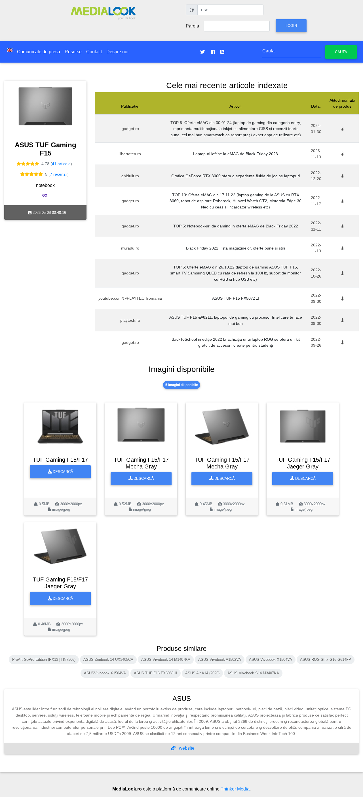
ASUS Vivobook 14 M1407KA (165, 659)
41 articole (61, 163)
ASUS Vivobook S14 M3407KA (253, 673)
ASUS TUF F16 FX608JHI (155, 673)
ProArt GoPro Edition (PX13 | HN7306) (43, 659)
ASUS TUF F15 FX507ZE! (235, 298)
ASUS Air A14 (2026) (202, 673)
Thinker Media (235, 789)
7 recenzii (58, 174)
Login (291, 26)
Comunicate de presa (38, 51)
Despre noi (117, 51)
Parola (192, 26)
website (186, 748)
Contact (94, 51)
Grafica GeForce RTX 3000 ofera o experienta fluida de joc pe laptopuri (235, 176)
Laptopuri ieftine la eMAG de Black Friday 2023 (235, 154)
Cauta (341, 52)
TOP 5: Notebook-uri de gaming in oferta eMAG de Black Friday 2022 (235, 226)
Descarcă (62, 472)
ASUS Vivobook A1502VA (219, 659)
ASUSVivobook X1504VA (105, 673)
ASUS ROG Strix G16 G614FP (325, 659)
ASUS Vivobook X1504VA (270, 659)
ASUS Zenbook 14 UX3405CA (108, 659)
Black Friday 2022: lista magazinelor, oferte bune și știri (235, 248)
